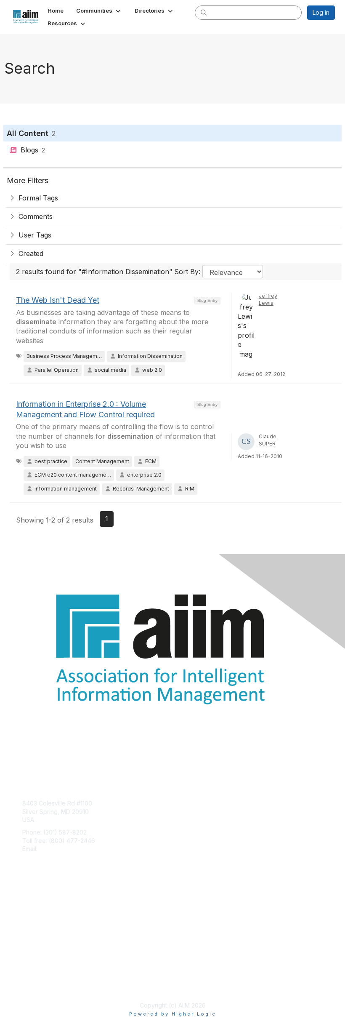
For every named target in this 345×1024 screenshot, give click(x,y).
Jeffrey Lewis (268, 299)
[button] (99, 10)
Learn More (38, 920)
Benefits (33, 912)
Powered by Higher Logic (172, 1014)
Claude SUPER (267, 440)
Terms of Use (41, 984)
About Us (35, 976)
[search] (203, 12)
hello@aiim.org (59, 848)
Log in (321, 12)
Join (28, 904)
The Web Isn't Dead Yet (57, 300)
